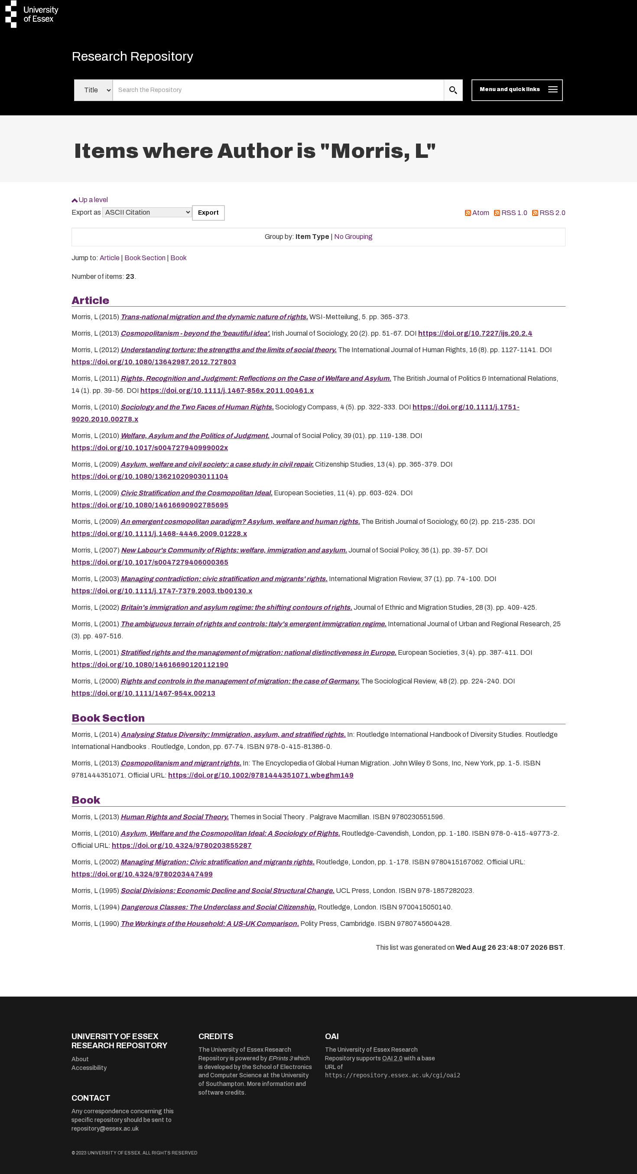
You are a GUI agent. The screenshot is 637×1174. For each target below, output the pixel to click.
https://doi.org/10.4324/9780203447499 (142, 874)
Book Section (145, 258)
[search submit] (453, 90)
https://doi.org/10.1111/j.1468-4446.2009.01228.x (159, 533)
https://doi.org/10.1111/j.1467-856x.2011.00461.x (227, 390)
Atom (480, 212)
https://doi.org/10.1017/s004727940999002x (150, 447)
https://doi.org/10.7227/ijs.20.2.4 (475, 333)
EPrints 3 (280, 1058)
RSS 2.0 (553, 212)
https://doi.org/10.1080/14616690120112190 (150, 664)
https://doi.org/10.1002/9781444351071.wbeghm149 (261, 775)
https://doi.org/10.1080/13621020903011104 (150, 476)
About (80, 1059)
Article (110, 258)
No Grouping (353, 236)
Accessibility (89, 1068)
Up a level (93, 199)
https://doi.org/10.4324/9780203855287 (182, 845)
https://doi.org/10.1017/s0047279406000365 (150, 562)
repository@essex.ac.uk (105, 1128)
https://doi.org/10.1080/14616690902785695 (150, 505)
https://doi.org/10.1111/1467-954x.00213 (143, 693)
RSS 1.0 (514, 212)
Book (178, 258)
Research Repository (132, 56)
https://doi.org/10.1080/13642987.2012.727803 (154, 362)
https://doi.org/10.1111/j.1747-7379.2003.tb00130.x (162, 591)
